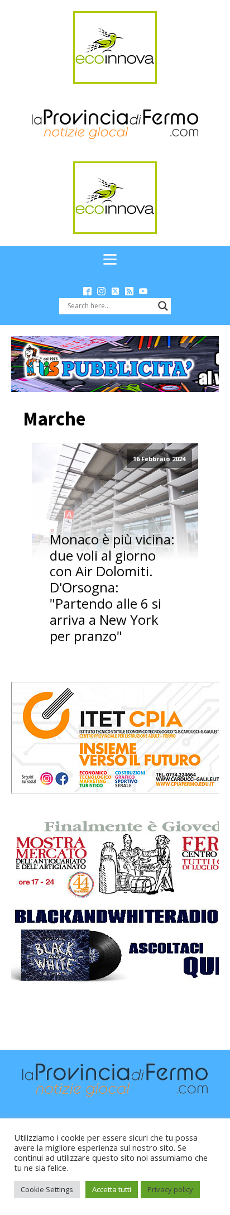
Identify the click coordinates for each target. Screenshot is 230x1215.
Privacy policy (170, 1189)
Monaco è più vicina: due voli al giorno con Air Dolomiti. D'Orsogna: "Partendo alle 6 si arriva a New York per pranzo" (112, 588)
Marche (54, 418)
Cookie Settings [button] (47, 1189)
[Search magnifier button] (163, 306)
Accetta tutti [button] (111, 1189)
